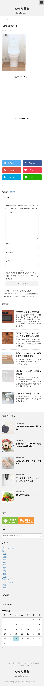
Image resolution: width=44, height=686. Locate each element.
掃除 (4, 571)
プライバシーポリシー (25, 665)
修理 (4, 568)
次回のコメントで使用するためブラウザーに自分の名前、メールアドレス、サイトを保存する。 (22, 276)
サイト (8, 261)
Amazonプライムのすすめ (27, 312)
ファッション (8, 582)
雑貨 (4, 562)
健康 (4, 585)
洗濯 (4, 577)
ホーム (8, 663)
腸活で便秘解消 (23, 495)
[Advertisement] (22, 98)
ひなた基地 (22, 8)
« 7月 (4, 647)
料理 (4, 574)
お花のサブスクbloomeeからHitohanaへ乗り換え (29, 445)
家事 (4, 565)
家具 (4, 557)
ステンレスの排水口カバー (27, 394)
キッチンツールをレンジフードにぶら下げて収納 (28, 479)
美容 (4, 588)
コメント (10, 213)
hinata (12, 192)
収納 (4, 554)
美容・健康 (7, 579)
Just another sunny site (22, 676)
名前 (8, 244)
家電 (4, 560)
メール (9, 252)
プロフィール (8, 548)
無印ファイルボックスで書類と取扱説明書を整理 (28, 354)
